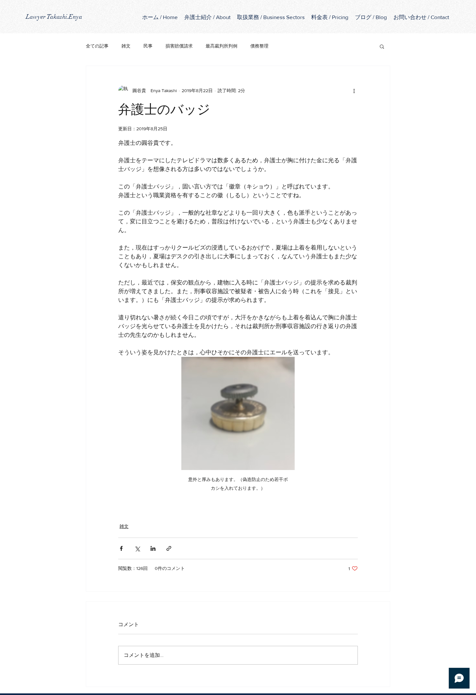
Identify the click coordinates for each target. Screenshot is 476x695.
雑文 (125, 45)
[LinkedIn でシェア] (153, 548)
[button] (271, 17)
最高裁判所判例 (221, 45)
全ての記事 (97, 45)
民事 (148, 45)
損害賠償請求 (179, 45)
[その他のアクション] (354, 90)
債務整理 (259, 45)
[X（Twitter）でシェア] (137, 548)
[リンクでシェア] (169, 548)
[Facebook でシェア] (121, 548)
